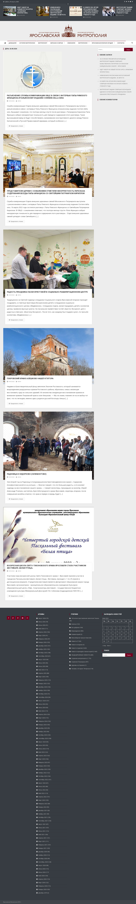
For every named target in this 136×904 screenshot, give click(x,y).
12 (117, 631)
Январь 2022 (42, 807)
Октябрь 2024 (42, 694)
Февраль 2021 (42, 845)
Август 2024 (42, 701)
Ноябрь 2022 (42, 773)
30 (104, 641)
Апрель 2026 (42, 632)
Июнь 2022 (41, 790)
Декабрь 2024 (42, 687)
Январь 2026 (42, 642)
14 (126, 631)
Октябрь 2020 (42, 858)
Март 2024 (41, 718)
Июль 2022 (41, 786)
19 (117, 634)
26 (117, 638)
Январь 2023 (42, 766)
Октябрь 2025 (42, 652)
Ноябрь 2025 (42, 649)
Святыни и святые (56, 43)
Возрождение (75, 631)
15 (130, 631)
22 (130, 634)
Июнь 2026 (41, 625)
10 (108, 631)
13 (121, 631)
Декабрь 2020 (42, 852)
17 (108, 634)
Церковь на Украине (78, 665)
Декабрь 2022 (42, 769)
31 (108, 641)
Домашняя (12, 43)
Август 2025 (42, 659)
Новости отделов (76, 648)
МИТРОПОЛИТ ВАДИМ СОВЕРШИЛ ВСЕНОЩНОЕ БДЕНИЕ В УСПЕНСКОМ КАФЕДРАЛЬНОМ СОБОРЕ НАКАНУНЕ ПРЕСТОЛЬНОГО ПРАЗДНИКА (115, 92)
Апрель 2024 (42, 714)
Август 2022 (42, 783)
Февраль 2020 (42, 886)
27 (121, 638)
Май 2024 (41, 711)
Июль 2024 (41, 704)
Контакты (120, 43)
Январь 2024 (42, 725)
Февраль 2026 (42, 639)
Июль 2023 (41, 745)
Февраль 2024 (42, 721)
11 (113, 631)
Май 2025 (41, 670)
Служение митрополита (79, 658)
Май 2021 (41, 834)
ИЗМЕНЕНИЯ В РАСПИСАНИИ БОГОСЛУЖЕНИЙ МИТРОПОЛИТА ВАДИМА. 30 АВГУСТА (58, 11)
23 (104, 638)
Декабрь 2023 (42, 728)
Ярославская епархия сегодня (102, 43)
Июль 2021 (41, 828)
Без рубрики (75, 627)
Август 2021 (42, 824)
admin (19, 101)
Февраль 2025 (42, 680)
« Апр (104, 645)
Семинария (71, 43)
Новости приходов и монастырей (82, 651)
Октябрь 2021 (42, 817)
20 (121, 634)
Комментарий (75, 634)
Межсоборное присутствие (80, 638)
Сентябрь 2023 (43, 738)
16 (104, 634)
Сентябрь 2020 (43, 862)
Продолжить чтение (17, 126)
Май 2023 (41, 752)
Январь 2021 (42, 848)
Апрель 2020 (42, 879)
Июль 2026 (41, 622)
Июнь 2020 (41, 872)
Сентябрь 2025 (43, 656)
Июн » (109, 645)
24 (108, 638)
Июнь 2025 (41, 666)
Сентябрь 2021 (43, 821)
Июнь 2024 (41, 707)
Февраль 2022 (42, 803)
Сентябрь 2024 (43, 697)
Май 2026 (41, 628)
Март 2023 (41, 759)
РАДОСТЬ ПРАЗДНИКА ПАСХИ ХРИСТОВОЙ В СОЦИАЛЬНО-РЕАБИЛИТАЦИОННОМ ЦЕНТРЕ (47, 292)
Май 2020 (41, 876)
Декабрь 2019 (42, 893)
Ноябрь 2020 (42, 855)
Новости (74, 641)
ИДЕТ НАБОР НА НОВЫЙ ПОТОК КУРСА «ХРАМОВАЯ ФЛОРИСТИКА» (25, 10)
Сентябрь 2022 (43, 779)
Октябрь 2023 (42, 735)
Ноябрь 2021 (42, 814)
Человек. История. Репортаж (80, 669)
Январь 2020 (42, 889)
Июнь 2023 (41, 749)
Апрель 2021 (42, 838)
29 (130, 638)
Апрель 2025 (42, 673)
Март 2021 (41, 841)
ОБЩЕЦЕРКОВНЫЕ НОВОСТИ (80, 655)
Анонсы (73, 624)
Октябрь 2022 (42, 776)
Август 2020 (42, 865)
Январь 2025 (42, 683)
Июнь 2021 (41, 831)
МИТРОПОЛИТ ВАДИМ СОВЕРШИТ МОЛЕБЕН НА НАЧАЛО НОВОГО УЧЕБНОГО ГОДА (124, 10)
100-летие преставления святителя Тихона (85, 618)
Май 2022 (41, 793)
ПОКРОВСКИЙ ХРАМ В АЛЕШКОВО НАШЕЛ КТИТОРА (30, 378)
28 (126, 638)
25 (113, 638)
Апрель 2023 (42, 755)
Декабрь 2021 (42, 810)
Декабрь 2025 (42, 646)
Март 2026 (41, 635)
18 (113, 634)
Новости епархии (77, 645)
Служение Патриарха (78, 662)
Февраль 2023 (42, 762)
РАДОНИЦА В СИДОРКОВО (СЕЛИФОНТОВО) (26, 474)
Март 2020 (41, 882)
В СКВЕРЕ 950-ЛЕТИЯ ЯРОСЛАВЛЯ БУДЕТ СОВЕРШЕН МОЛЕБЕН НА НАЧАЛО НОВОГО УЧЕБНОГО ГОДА (90, 11)
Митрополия (82, 43)
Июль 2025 (41, 663)
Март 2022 (41, 800)
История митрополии (27, 43)
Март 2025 (41, 677)
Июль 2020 (41, 869)
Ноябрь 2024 (42, 690)
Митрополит (42, 43)
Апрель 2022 (42, 797)
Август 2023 (42, 742)
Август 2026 (42, 618)
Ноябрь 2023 (42, 731)
